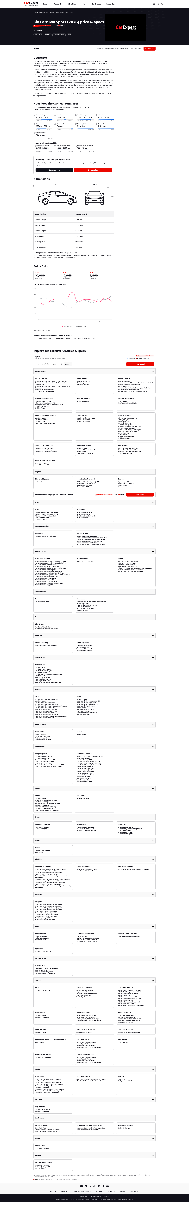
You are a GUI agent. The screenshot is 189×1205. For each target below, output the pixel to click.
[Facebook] (86, 1186)
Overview (100, 48)
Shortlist (72, 4)
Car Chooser (97, 4)
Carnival (52, 12)
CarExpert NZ (134, 1191)
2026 (57, 12)
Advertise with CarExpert (82, 1191)
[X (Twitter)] (99, 1186)
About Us (53, 1191)
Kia (47, 12)
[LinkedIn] (103, 1186)
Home (36, 12)
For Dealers (99, 1191)
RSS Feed (106, 1196)
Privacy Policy (84, 1196)
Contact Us (111, 1191)
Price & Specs (64, 12)
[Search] (158, 4)
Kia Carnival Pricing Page (46, 338)
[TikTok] (94, 1186)
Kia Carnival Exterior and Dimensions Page (53, 255)
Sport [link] (71, 12)
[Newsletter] (154, 4)
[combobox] (48, 364)
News (45, 4)
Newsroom (65, 1191)
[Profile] (162, 4)
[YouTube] (81, 1186)
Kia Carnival (45, 61)
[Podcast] (107, 1186)
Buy (84, 4)
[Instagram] (90, 1186)
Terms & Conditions (95, 1196)
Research (57, 4)
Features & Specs (136, 48)
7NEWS (122, 1191)
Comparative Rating (112, 48)
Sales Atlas (110, 4)
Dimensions (124, 48)
